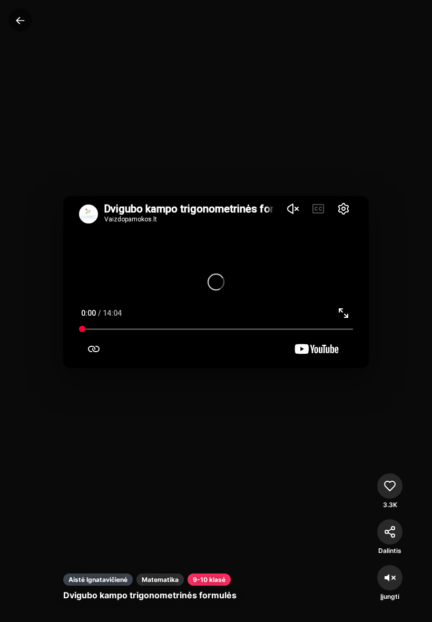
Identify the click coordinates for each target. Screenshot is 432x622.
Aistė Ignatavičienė (97, 580)
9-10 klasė (209, 580)
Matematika (160, 580)
